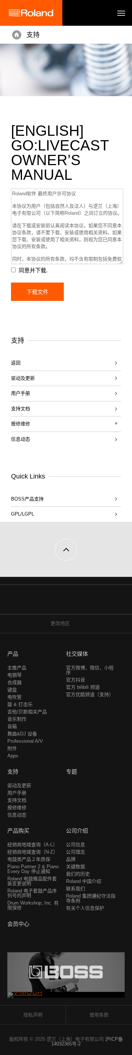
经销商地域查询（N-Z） (32, 852)
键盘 (12, 689)
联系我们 (75, 888)
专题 (71, 771)
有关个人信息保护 (85, 908)
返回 (16, 362)
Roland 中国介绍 (83, 881)
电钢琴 (14, 675)
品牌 (71, 859)
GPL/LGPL (22, 514)
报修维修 (16, 807)
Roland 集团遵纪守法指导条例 (90, 898)
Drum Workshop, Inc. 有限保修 (33, 905)
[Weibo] (59, 603)
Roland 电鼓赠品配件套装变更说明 (32, 881)
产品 (12, 654)
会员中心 (18, 924)
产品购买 (18, 830)
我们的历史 (78, 874)
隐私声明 (33, 1015)
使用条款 (99, 1015)
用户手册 (20, 393)
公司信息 (75, 844)
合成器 (14, 682)
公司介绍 (77, 830)
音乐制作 (16, 719)
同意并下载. (33, 270)
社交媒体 (77, 654)
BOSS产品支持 (27, 499)
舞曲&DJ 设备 (22, 733)
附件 (12, 748)
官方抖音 (75, 680)
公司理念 (75, 852)
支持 (33, 35)
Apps (12, 755)
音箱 (12, 726)
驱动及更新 (23, 378)
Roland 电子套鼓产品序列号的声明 (32, 893)
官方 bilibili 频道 (83, 687)
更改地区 (60, 623)
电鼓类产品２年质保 (28, 859)
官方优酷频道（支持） (90, 694)
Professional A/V (25, 741)
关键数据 (75, 866)
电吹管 (14, 697)
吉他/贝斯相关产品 (27, 711)
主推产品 (16, 667)
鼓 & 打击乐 (20, 704)
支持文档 (20, 408)
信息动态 (20, 439)
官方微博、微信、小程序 (90, 670)
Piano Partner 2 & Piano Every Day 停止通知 (33, 869)
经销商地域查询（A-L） (32, 844)
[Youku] (73, 603)
